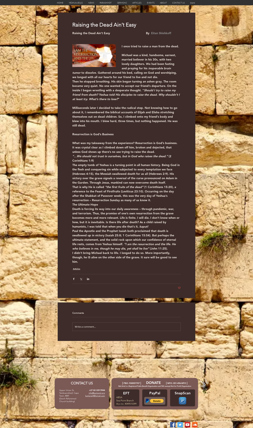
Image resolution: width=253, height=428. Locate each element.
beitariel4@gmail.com (95, 395)
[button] (157, 401)
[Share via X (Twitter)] (81, 279)
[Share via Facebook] (73, 279)
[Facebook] (173, 424)
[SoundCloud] (195, 424)
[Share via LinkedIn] (88, 279)
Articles (76, 269)
